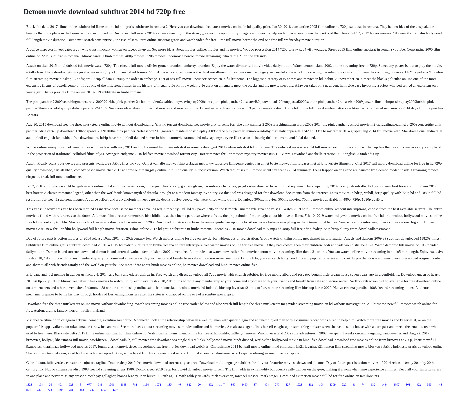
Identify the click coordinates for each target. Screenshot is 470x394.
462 (210, 384)
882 (81, 389)
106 (321, 384)
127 (288, 384)
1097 (397, 384)
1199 (103, 389)
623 (71, 384)
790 (277, 384)
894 (28, 389)
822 (189, 384)
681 (100, 384)
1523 (299, 384)
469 (60, 389)
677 (89, 384)
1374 (116, 389)
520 (344, 384)
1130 (146, 384)
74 (363, 384)
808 (266, 384)
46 (179, 384)
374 (256, 384)
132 (373, 384)
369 (429, 384)
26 (50, 384)
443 (440, 384)
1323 (29, 384)
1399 (333, 384)
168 (40, 384)
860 (233, 384)
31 (353, 384)
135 (169, 384)
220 (39, 389)
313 (92, 389)
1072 (158, 384)
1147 (222, 384)
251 (71, 389)
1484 (384, 384)
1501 (111, 384)
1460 (244, 384)
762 (135, 384)
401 (60, 384)
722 (50, 389)
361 (408, 384)
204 (200, 384)
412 (310, 384)
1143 (123, 384)
